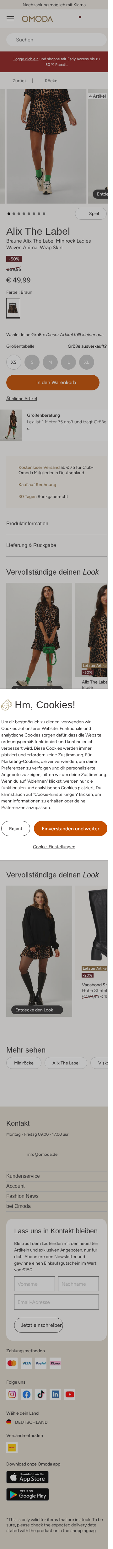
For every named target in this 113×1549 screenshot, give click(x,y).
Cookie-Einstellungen (54, 846)
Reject (15, 828)
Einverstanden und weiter (71, 829)
